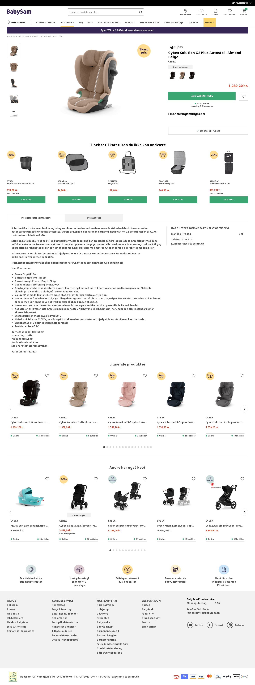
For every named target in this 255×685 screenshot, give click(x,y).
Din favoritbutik (240, 2)
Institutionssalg (16, 626)
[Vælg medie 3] (14, 82)
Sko (90, 22)
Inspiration (18, 22)
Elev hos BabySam (17, 622)
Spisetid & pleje (173, 22)
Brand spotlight (151, 618)
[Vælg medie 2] (14, 66)
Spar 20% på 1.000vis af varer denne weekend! (127, 30)
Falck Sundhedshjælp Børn (113, 644)
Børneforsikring (106, 639)
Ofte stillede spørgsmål (65, 639)
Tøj (81, 22)
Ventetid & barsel (109, 22)
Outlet (209, 22)
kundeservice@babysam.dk (187, 243)
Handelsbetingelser (64, 626)
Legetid (130, 22)
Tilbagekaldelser (62, 631)
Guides (146, 605)
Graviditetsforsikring (109, 648)
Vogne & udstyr (45, 22)
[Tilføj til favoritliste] (243, 96)
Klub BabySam (105, 605)
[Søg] (140, 12)
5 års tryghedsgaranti (109, 652)
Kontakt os (58, 605)
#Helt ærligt (149, 626)
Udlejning (103, 609)
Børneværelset (149, 22)
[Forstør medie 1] (93, 82)
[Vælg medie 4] (14, 98)
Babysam (12, 605)
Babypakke (103, 622)
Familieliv (148, 613)
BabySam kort (105, 626)
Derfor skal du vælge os (20, 631)
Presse (11, 609)
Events (146, 622)
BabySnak (148, 609)
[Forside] (19, 12)
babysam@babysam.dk (125, 676)
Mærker (193, 22)
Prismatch (103, 618)
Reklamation (60, 618)
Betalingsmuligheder (65, 613)
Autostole (67, 22)
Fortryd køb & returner (65, 622)
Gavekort (102, 613)
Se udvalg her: (114, 262)
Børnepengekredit (108, 631)
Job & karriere (15, 618)
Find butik (13, 613)
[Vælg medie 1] (14, 51)
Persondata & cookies (65, 635)
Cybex (172, 61)
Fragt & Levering (62, 609)
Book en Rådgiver (107, 635)
